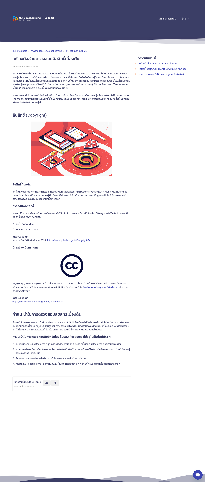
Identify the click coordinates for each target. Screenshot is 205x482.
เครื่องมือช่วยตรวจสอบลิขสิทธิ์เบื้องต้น (158, 63)
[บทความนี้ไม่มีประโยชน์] (55, 383)
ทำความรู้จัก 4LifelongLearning (46, 51)
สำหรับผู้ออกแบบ (167, 19)
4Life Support (19, 51)
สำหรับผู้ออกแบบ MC (76, 51)
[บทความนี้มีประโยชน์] (47, 383)
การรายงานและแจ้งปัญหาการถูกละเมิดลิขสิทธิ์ (161, 74)
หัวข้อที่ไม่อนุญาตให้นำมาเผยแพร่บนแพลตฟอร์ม (163, 69)
